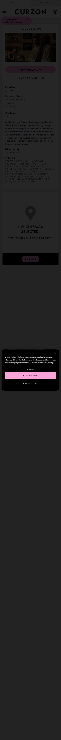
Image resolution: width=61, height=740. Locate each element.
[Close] (55, 353)
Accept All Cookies (30, 375)
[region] (31, 370)
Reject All (30, 369)
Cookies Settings (30, 383)
